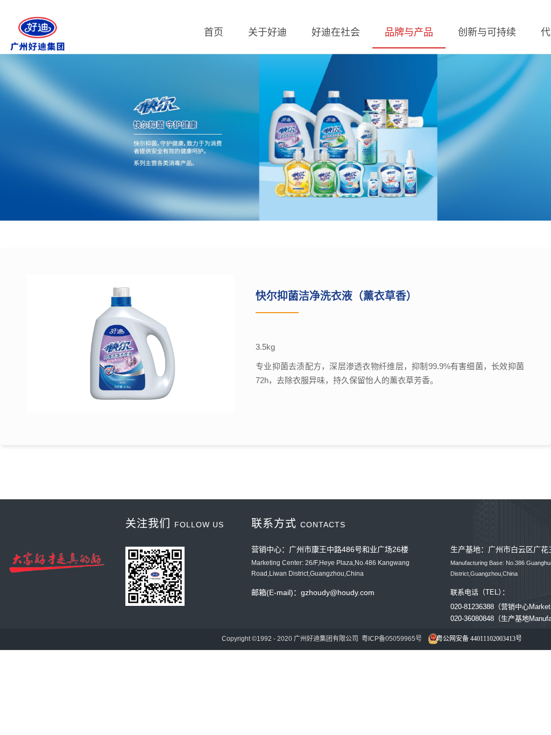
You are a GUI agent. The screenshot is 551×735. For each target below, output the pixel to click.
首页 (213, 32)
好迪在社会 (336, 32)
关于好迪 (267, 32)
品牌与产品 (409, 32)
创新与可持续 (487, 32)
